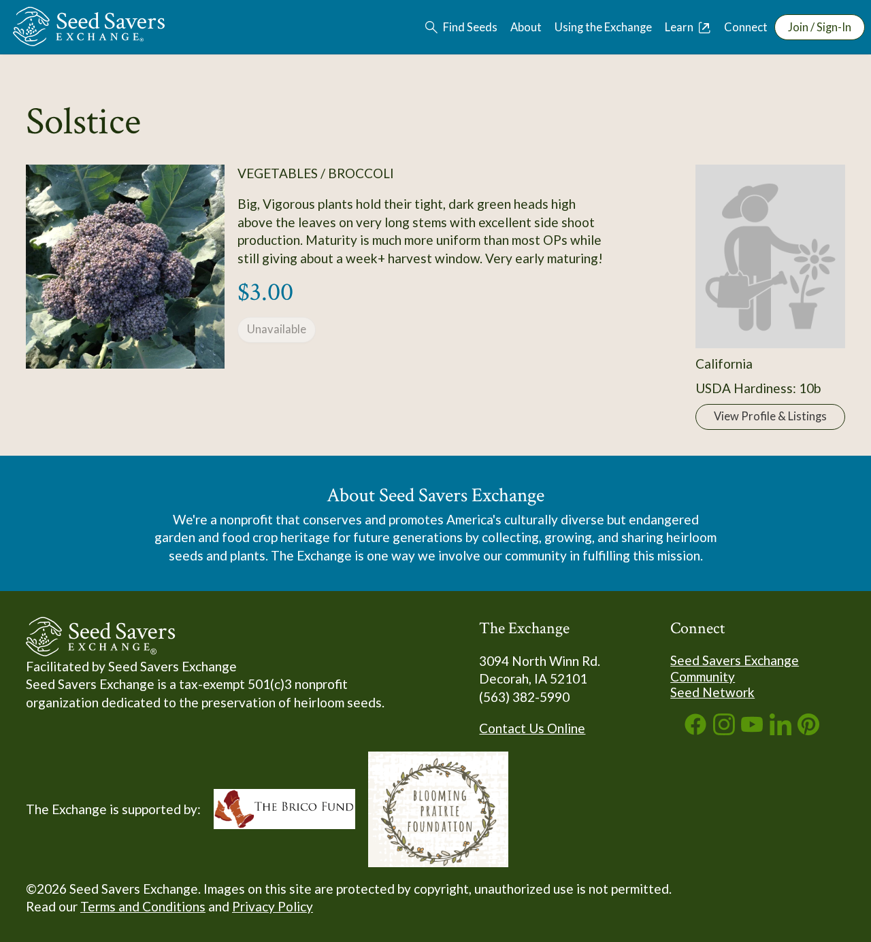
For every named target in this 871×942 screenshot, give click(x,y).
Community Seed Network (712, 685)
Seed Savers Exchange (734, 660)
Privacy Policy (272, 906)
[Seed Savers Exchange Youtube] (752, 730)
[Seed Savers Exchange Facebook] (695, 730)
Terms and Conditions (143, 906)
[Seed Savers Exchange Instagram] (724, 730)
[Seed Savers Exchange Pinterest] (808, 730)
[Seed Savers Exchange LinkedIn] (780, 730)
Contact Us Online (532, 728)
